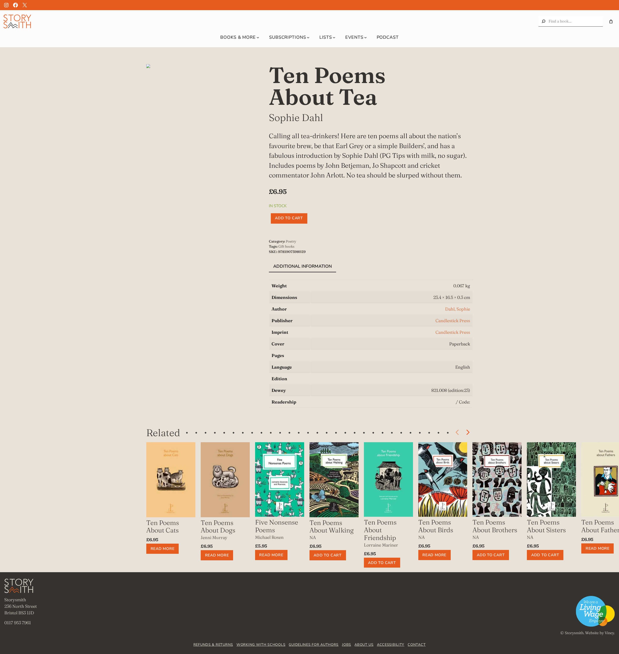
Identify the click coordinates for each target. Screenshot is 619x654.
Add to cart (289, 218)
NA (313, 537)
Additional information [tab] (302, 266)
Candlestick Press (452, 320)
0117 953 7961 (17, 622)
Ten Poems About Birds (435, 526)
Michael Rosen (269, 537)
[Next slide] (468, 432)
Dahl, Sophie (457, 309)
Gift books (286, 246)
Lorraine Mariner (381, 545)
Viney (609, 633)
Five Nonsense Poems (276, 526)
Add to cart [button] (328, 555)
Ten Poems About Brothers (494, 526)
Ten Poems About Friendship (380, 529)
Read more (163, 548)
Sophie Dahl (296, 117)
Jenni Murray (214, 537)
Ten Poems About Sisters (546, 526)
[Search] (543, 21)
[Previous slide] (457, 432)
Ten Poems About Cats (162, 526)
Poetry (291, 241)
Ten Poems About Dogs (218, 526)
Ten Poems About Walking (332, 526)
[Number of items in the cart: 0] (611, 21)
